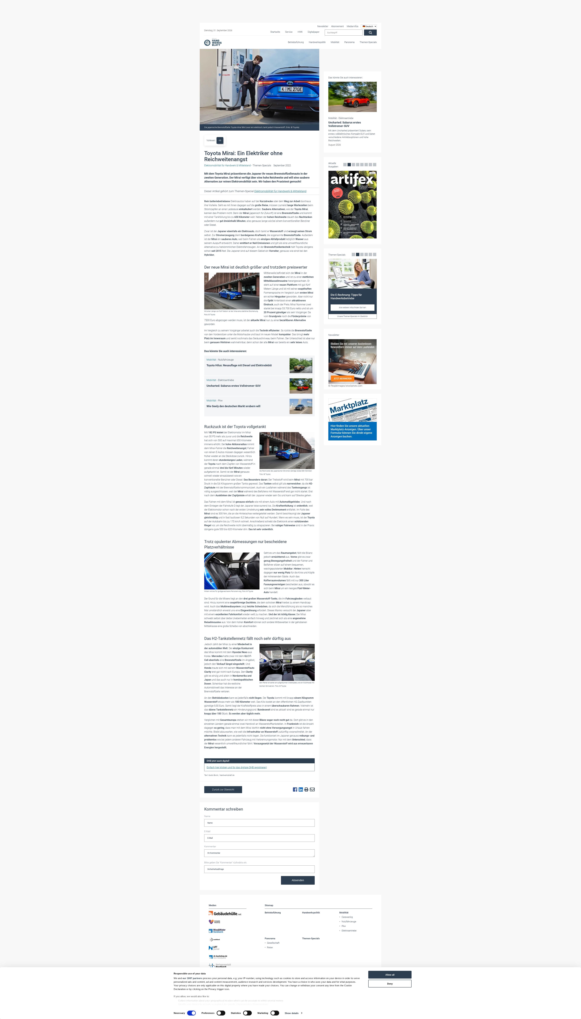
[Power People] (227, 922)
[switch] (221, 1013)
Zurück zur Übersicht (223, 789)
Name (207, 816)
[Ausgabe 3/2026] (352, 201)
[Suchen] (370, 33)
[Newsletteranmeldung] (352, 386)
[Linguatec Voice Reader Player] (220, 140)
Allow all (389, 974)
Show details (292, 1013)
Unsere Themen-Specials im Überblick (352, 342)
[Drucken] (305, 790)
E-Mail (207, 831)
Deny (390, 983)
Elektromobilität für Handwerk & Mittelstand (280, 191)
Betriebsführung (296, 42)
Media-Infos (352, 26)
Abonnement (337, 26)
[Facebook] (294, 789)
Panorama (349, 42)
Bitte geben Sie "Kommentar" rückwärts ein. (225, 862)
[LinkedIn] (300, 789)
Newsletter (322, 26)
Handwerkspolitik (317, 42)
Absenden (298, 880)
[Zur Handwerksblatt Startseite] (213, 42)
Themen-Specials (368, 42)
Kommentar (210, 846)
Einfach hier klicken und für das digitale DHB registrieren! (237, 767)
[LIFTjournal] (227, 948)
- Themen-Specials (237, 165)
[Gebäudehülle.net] (227, 913)
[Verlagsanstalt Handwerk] (227, 966)
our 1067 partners (192, 978)
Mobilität (335, 42)
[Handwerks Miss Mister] (227, 931)
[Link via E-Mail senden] (311, 789)
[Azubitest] (227, 939)
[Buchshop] (227, 957)
